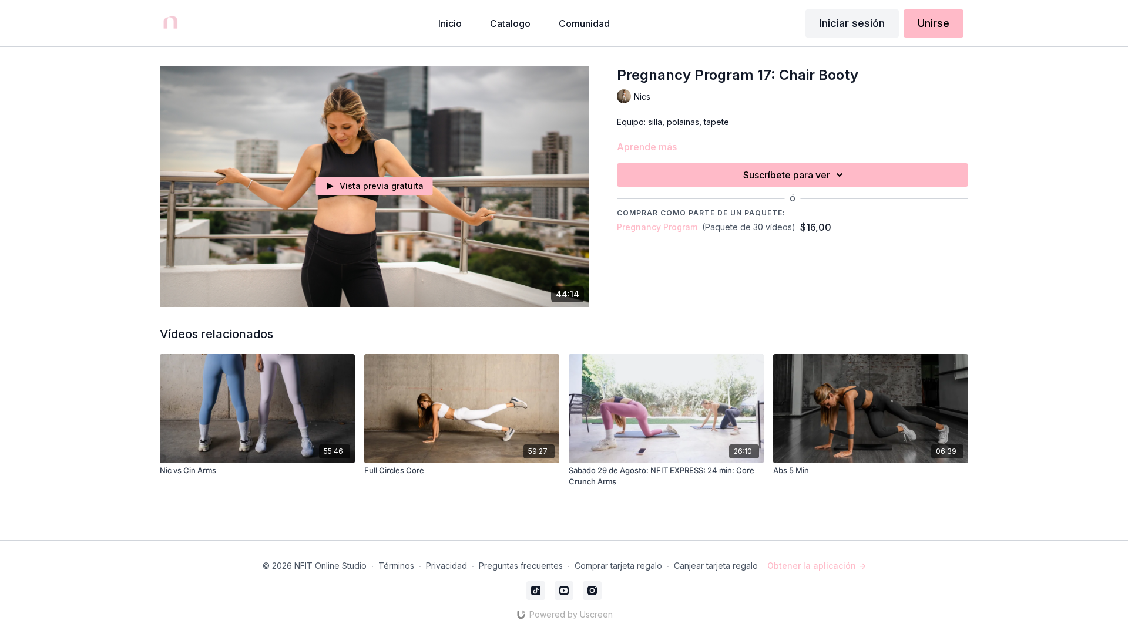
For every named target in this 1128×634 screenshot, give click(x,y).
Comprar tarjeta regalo (618, 566)
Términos (396, 566)
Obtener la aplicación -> (816, 566)
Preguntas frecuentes (521, 566)
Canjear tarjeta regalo (716, 566)
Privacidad (446, 566)
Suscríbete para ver (786, 175)
